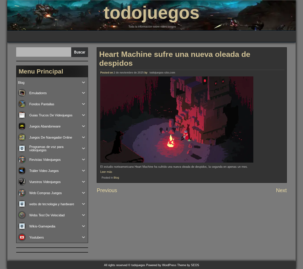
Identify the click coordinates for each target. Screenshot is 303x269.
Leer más (106, 171)
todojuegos (152, 12)
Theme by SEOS (188, 265)
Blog (116, 177)
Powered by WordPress (161, 265)
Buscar (79, 52)
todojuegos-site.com (162, 72)
